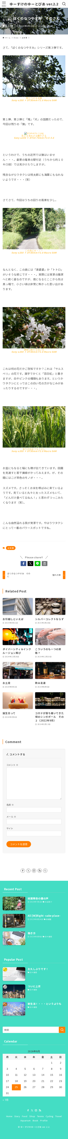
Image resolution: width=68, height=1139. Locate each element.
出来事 (10, 26)
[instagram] (34, 871)
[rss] (39, 871)
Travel (58, 1116)
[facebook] (23, 871)
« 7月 (6, 1099)
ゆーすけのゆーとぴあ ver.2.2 (34, 4)
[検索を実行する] (62, 1030)
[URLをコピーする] (45, 563)
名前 (10, 804)
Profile (44, 1120)
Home (9, 1116)
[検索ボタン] (64, 4)
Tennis (40, 1116)
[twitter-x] (28, 871)
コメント (12, 764)
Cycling (49, 1116)
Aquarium (25, 1120)
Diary (17, 1116)
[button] (23, 563)
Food (24, 1116)
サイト (9, 828)
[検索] (45, 871)
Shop (32, 1116)
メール (11, 816)
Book (35, 1120)
